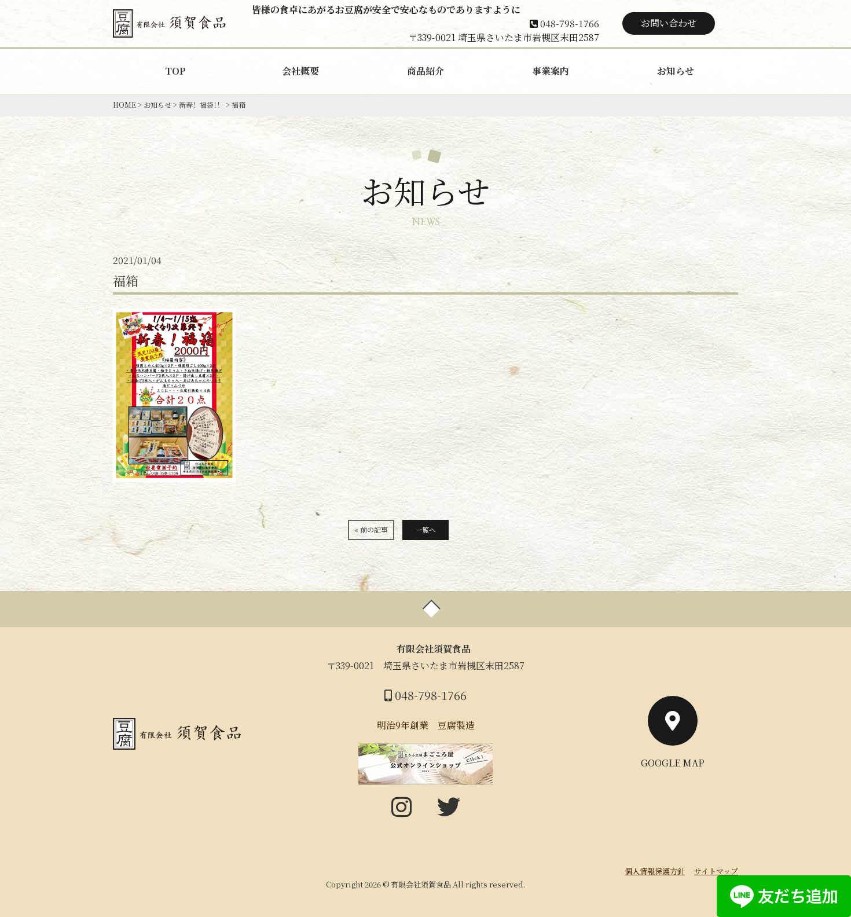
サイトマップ (716, 870)
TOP (175, 71)
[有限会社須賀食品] (171, 28)
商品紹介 (425, 71)
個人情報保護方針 (655, 870)
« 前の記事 (371, 529)
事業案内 (550, 71)
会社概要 (300, 71)
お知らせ (675, 71)
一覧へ (425, 529)
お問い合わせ (668, 23)
